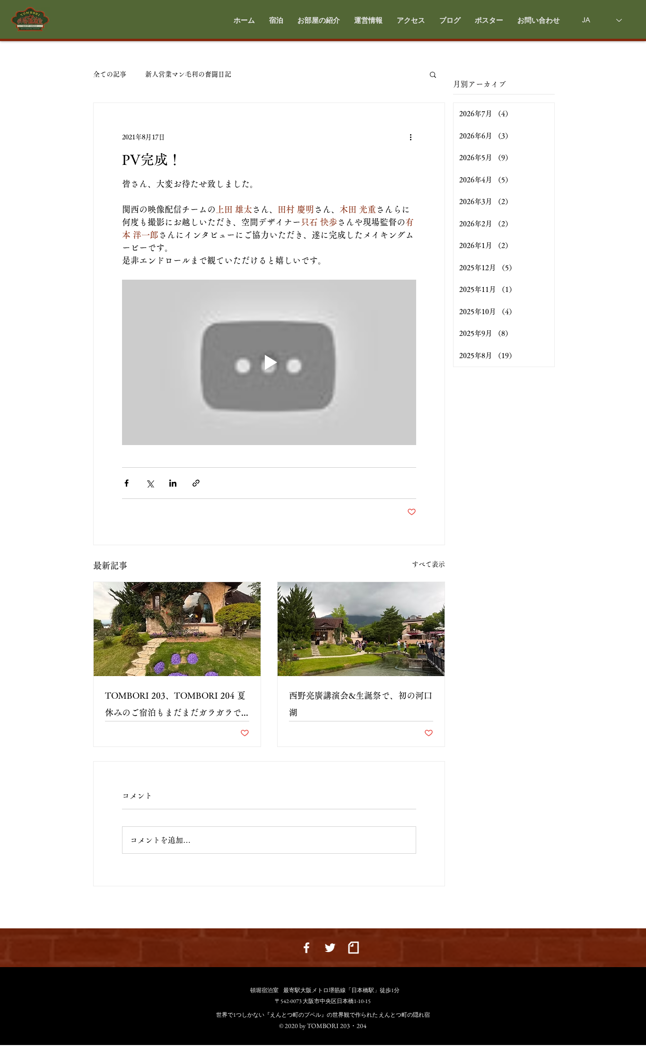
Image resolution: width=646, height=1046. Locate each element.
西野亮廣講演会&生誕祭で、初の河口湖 (360, 704)
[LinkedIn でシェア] (172, 483)
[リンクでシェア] (196, 483)
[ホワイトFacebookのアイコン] (306, 948)
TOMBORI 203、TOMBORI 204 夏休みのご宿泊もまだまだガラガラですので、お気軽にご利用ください (175, 706)
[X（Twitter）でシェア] (149, 483)
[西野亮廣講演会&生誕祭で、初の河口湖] (361, 629)
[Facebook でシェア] (126, 483)
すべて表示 (428, 564)
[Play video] (269, 362)
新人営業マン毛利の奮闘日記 (188, 74)
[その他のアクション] (410, 137)
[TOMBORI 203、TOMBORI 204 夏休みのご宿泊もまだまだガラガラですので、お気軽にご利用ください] (177, 629)
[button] (318, 20)
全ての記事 (109, 74)
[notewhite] (354, 948)
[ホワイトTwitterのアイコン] (330, 948)
